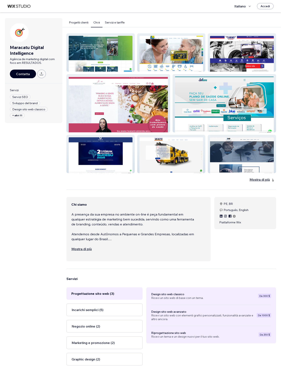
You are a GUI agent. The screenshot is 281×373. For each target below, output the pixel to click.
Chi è (96, 22)
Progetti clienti (78, 22)
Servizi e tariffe (115, 22)
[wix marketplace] (18, 6)
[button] (100, 52)
